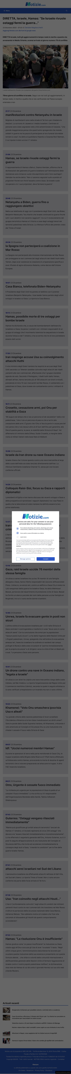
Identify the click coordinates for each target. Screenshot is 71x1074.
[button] (35, 537)
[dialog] (35, 537)
